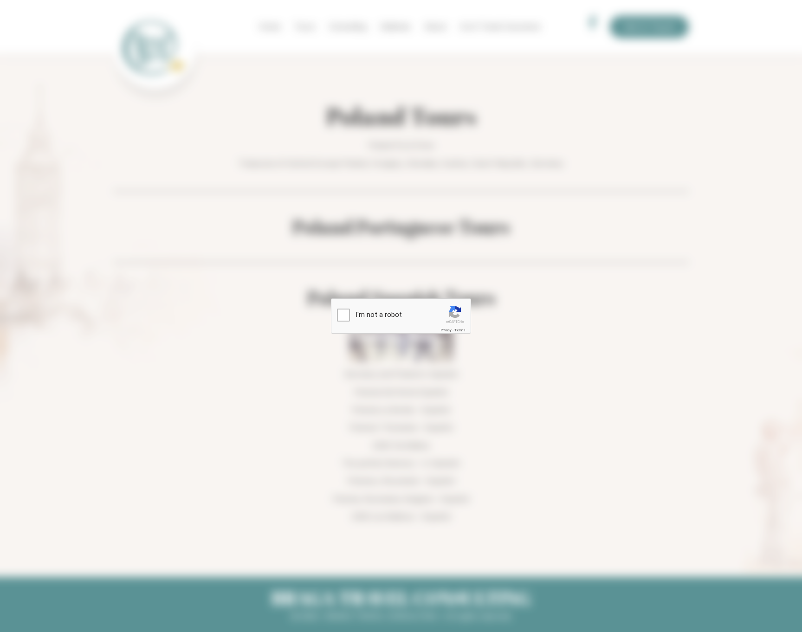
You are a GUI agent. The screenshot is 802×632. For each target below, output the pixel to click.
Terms (460, 330)
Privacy (446, 330)
